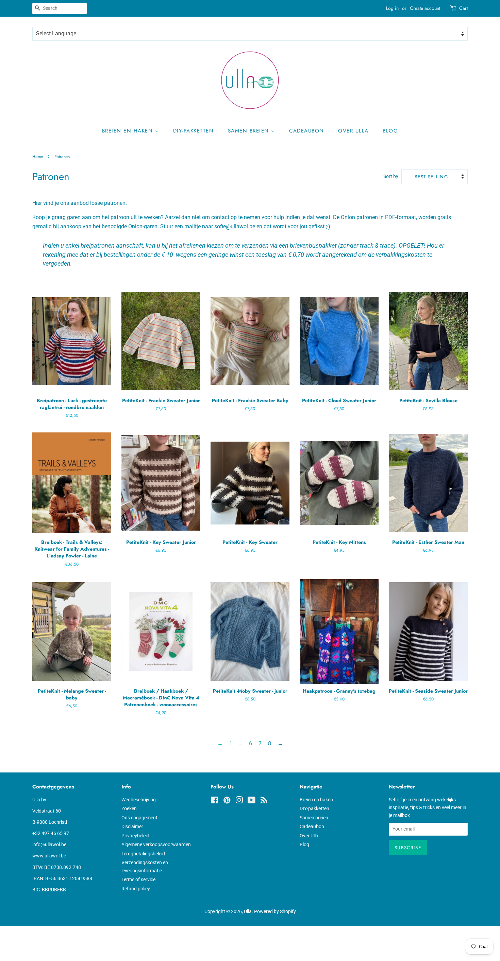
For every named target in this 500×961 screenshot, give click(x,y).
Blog (390, 131)
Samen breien (249, 131)
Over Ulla (353, 131)
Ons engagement (139, 817)
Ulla (248, 911)
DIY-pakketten (193, 131)
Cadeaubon (306, 131)
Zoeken (129, 808)
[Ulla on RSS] (264, 801)
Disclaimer (132, 826)
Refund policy (135, 888)
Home (37, 157)
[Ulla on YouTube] (251, 801)
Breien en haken (128, 131)
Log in (392, 8)
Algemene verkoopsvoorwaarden (156, 844)
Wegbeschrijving (138, 799)
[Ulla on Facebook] (214, 801)
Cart (463, 8)
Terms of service (138, 879)
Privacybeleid (135, 835)
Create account (425, 8)
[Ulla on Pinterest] (227, 801)
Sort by (390, 176)
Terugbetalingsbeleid (143, 853)
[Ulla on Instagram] (239, 801)
